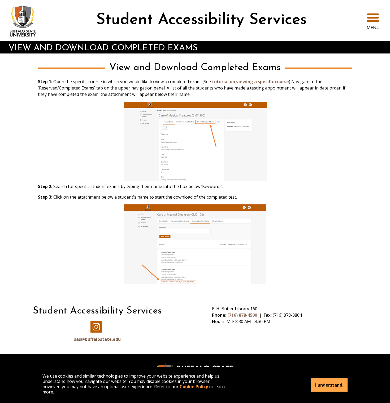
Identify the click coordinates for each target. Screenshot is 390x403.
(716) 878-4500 (242, 315)
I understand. (329, 385)
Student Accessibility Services (201, 20)
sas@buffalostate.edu (97, 339)
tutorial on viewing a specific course (250, 81)
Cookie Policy (194, 386)
